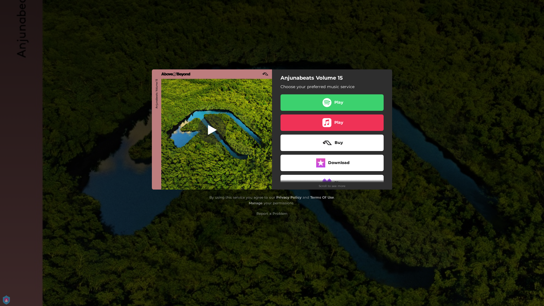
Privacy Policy (288, 197)
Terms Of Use (322, 197)
